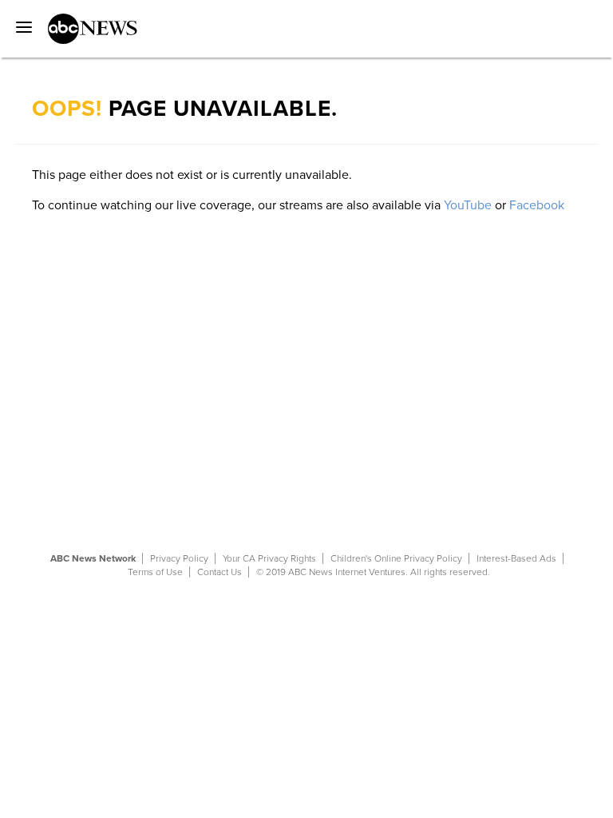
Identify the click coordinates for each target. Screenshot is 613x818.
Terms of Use (155, 572)
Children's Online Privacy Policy (396, 558)
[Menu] (20, 21)
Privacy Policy (179, 558)
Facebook (536, 205)
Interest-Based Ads (516, 558)
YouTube (468, 205)
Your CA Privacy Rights (269, 558)
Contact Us (219, 572)
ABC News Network (93, 558)
